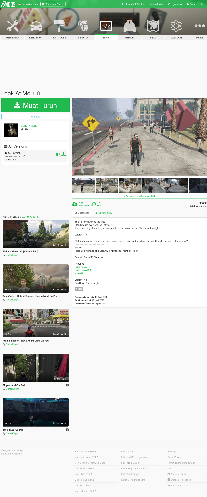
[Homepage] (22, 129)
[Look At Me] (83, 185)
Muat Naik (157, 4)
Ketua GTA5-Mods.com (133, 479)
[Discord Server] (26, 129)
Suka (99, 206)
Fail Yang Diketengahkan (134, 457)
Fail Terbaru (127, 451)
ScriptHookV (81, 266)
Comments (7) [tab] (105, 212)
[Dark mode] (202, 4)
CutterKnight (29, 125)
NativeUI (79, 273)
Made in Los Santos (11, 453)
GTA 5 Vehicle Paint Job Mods (90, 462)
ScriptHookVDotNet (84, 270)
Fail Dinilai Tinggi (130, 474)
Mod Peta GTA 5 (83, 485)
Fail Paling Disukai (130, 462)
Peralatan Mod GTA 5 (86, 451)
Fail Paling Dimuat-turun (133, 468)
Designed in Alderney (12, 450)
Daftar (192, 4)
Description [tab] (83, 212)
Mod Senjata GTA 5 (84, 468)
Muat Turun (39, 105)
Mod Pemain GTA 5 (84, 479)
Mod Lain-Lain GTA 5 (85, 491)
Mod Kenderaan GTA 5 (86, 457)
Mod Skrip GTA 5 (83, 474)
